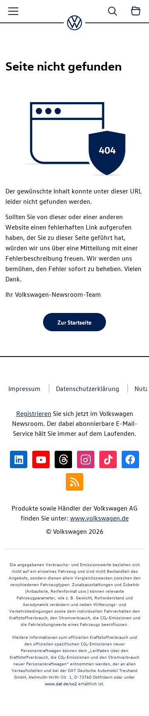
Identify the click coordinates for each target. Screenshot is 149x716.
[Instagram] (85, 459)
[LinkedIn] (18, 459)
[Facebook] (130, 459)
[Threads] (63, 459)
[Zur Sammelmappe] (136, 11)
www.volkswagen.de (99, 518)
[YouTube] (41, 459)
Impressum (24, 388)
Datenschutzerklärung (87, 388)
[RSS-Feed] (74, 482)
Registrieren (33, 413)
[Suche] (113, 11)
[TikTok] (108, 459)
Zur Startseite (74, 322)
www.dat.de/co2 (61, 683)
